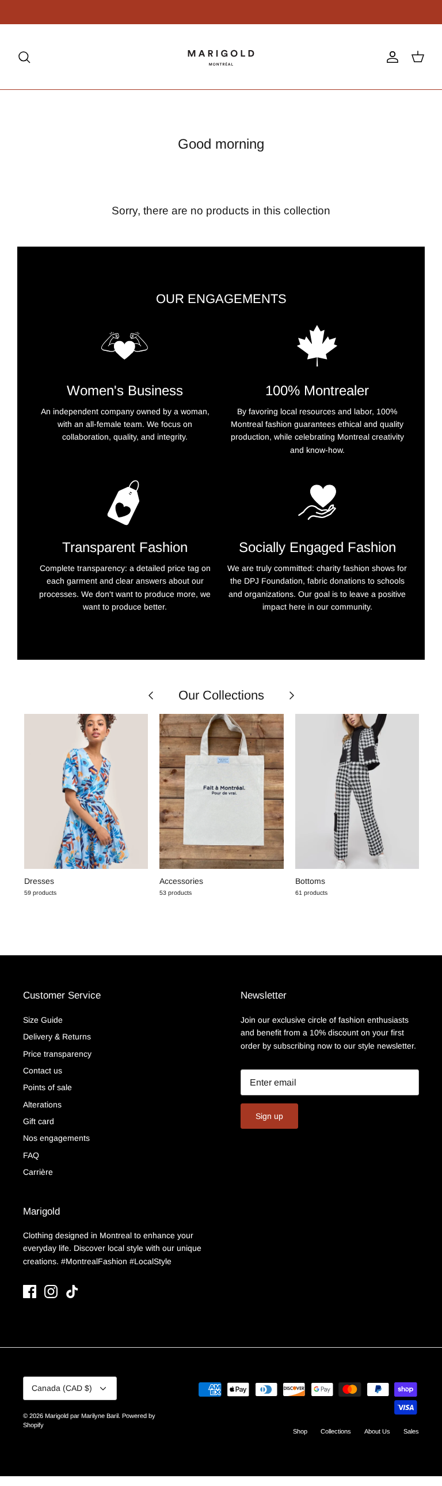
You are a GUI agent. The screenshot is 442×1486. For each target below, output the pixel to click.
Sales (411, 1431)
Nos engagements (56, 1138)
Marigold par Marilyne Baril (82, 1415)
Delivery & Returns (57, 1036)
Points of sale (47, 1087)
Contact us (42, 1070)
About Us (377, 1431)
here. (181, 14)
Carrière (38, 1172)
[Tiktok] (72, 1291)
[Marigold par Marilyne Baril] (221, 57)
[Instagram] (51, 1291)
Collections (336, 1431)
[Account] (390, 57)
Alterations (42, 1104)
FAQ (31, 1155)
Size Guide (43, 1019)
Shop (300, 1431)
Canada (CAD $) (62, 1388)
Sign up (269, 1116)
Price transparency (57, 1053)
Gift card (38, 1121)
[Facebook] (29, 1291)
